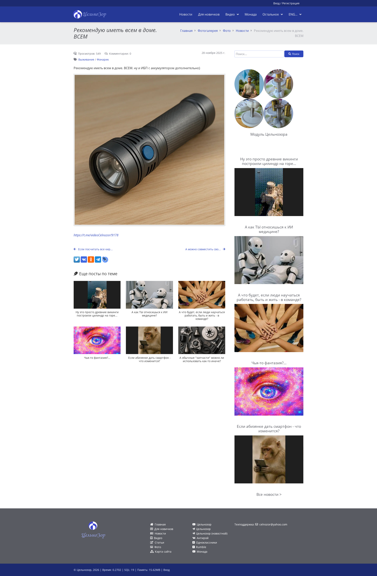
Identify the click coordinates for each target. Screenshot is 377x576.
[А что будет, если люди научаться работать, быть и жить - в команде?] (201, 295)
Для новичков (163, 529)
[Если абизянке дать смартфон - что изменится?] (149, 340)
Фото (227, 31)
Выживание (86, 59)
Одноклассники (206, 542)
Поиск (295, 54)
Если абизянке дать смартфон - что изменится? (149, 359)
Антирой (203, 538)
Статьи (159, 542)
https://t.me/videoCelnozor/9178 (96, 235)
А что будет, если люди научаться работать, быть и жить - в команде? (202, 315)
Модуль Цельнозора (268, 134)
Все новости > (269, 494)
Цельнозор (204, 524)
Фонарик (103, 59)
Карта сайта (163, 551)
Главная (186, 31)
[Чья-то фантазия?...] (97, 340)
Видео (158, 538)
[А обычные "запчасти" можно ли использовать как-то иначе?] (201, 340)
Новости (242, 31)
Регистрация (290, 3)
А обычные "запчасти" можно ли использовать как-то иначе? (201, 359)
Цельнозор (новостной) (211, 533)
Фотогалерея (208, 31)
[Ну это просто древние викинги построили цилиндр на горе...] (97, 295)
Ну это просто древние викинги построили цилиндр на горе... (97, 313)
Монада (202, 551)
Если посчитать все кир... (95, 249)
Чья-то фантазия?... (97, 358)
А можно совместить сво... (203, 249)
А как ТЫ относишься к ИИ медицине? (149, 313)
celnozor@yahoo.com (273, 524)
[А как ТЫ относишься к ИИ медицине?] (149, 295)
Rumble (201, 547)
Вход (276, 3)
